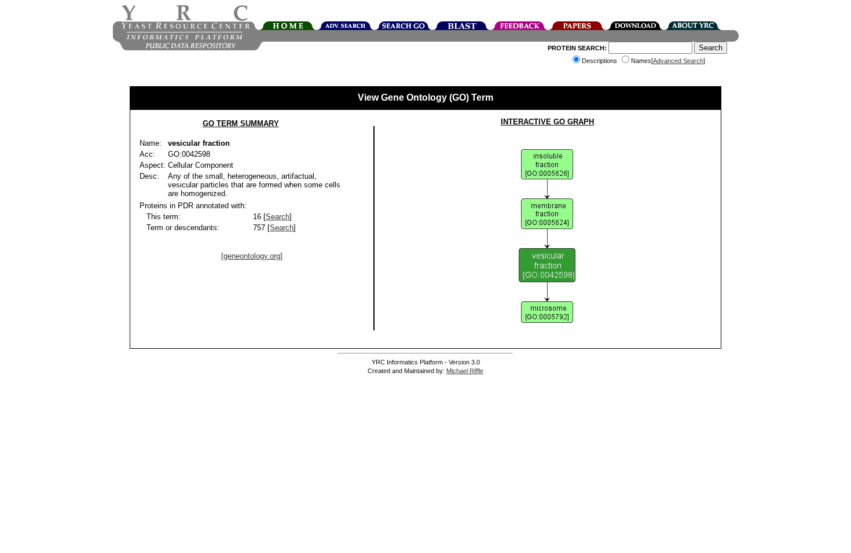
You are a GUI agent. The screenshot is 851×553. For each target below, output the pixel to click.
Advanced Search (678, 60)
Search (277, 216)
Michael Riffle (464, 370)
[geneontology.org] (252, 256)
